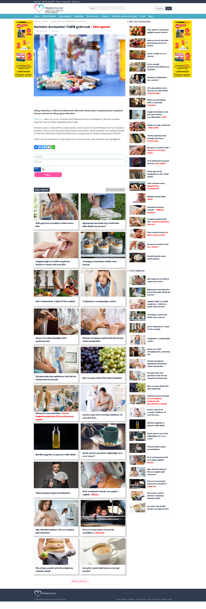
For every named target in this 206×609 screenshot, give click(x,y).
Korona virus (92, 16)
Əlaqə (58, 1)
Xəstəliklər (79, 16)
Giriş (168, 8)
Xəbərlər (37, 21)
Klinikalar (131, 599)
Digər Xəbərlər (42, 189)
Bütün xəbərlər (79, 581)
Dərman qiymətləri (48, 1)
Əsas (37, 16)
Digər (150, 16)
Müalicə (105, 16)
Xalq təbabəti (65, 16)
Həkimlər (37, 1)
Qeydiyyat (160, 8)
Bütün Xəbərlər (49, 16)
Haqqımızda (66, 1)
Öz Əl (142, 16)
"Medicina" (38, 119)
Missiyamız (76, 1)
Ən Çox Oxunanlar (115, 189)
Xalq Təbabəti (141, 599)
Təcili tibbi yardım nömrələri (124, 16)
